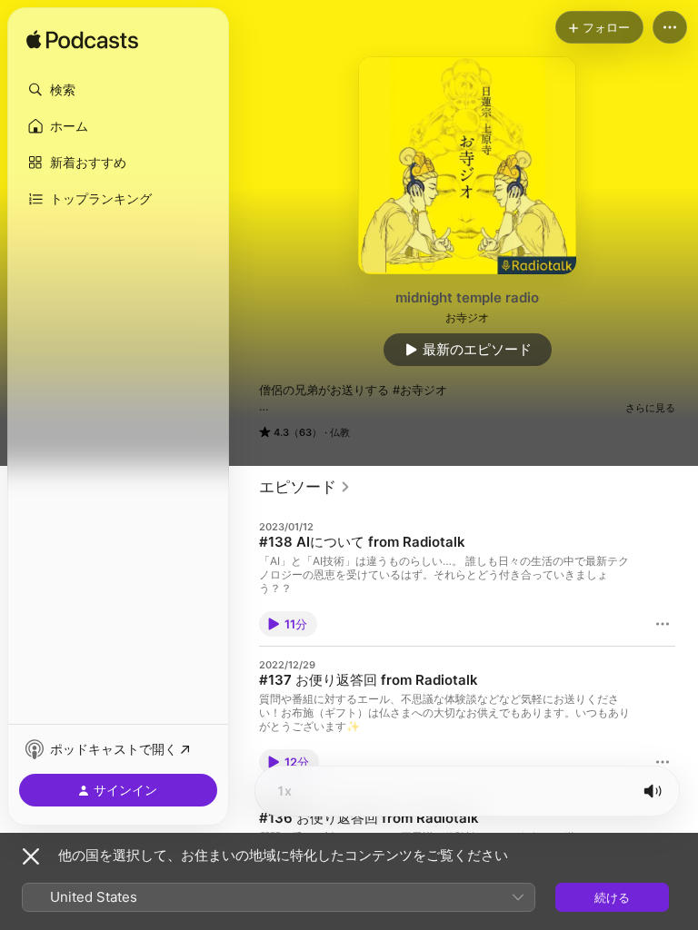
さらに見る (650, 407)
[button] (118, 89)
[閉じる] (31, 856)
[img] (82, 41)
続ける (612, 897)
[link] (305, 487)
